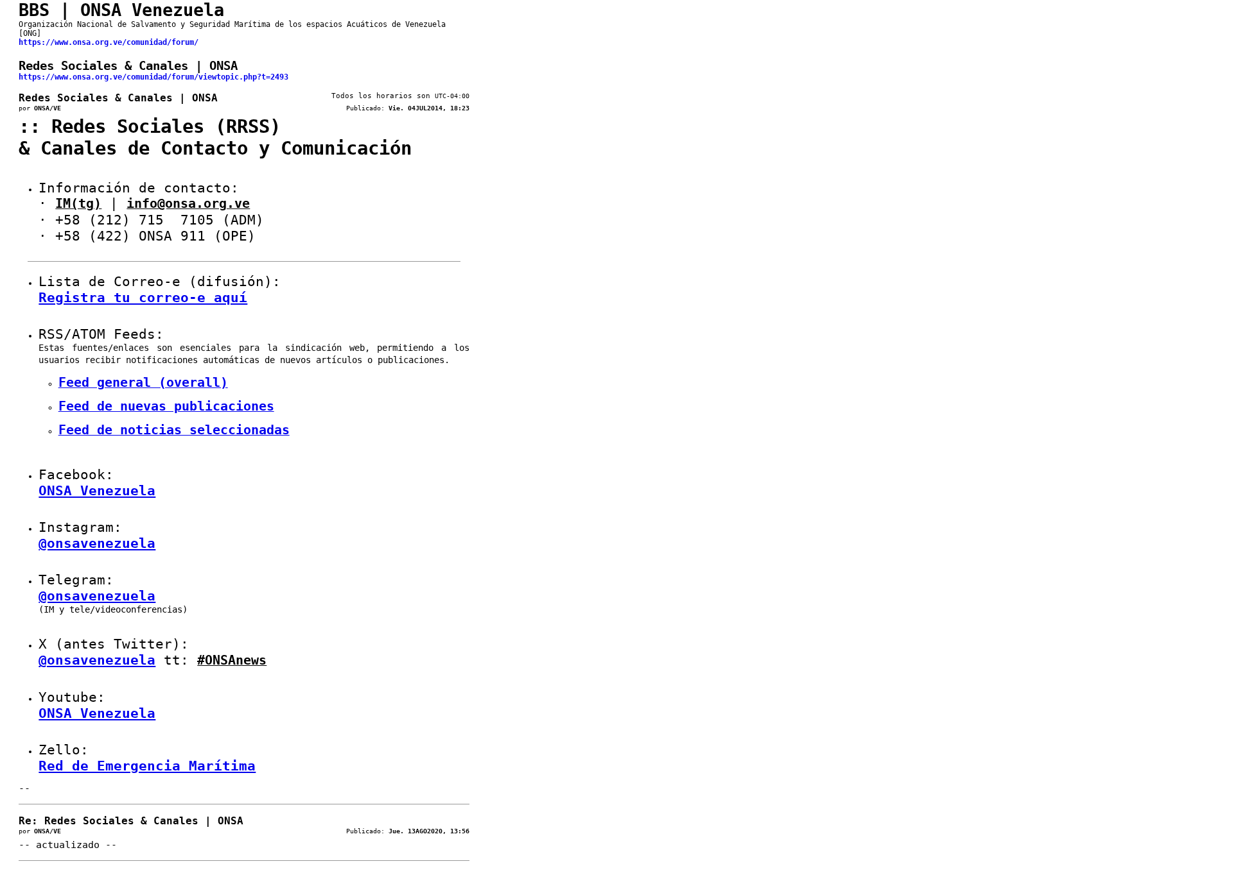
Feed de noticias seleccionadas (174, 430)
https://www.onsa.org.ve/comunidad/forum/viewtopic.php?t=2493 (153, 76)
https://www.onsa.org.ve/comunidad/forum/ (108, 42)
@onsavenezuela (97, 543)
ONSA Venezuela (97, 490)
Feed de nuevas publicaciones (166, 406)
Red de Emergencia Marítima (147, 766)
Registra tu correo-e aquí (143, 297)
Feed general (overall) (143, 382)
